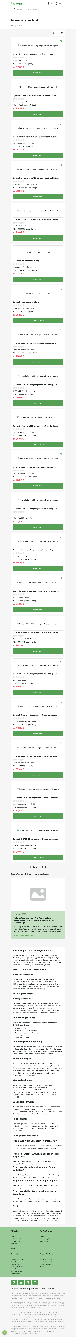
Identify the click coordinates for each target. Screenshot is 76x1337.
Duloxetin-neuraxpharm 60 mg (26, 302)
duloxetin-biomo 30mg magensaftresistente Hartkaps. (36, 591)
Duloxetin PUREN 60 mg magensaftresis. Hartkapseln (35, 632)
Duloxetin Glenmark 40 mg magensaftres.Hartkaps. (35, 343)
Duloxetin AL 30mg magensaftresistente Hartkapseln (35, 219)
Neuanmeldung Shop (45, 1239)
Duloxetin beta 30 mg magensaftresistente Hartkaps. (35, 798)
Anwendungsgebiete (16, 1271)
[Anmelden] (56, 3)
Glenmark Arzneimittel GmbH (24, 143)
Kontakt (13, 1248)
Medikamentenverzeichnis (18, 1266)
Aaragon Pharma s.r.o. (21, 515)
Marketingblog (44, 1241)
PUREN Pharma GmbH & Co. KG (25, 639)
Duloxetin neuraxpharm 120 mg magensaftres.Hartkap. (36, 178)
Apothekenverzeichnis (17, 1259)
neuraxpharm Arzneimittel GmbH (25, 184)
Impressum (14, 1288)
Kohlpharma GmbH (20, 102)
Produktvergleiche (16, 1273)
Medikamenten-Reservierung (19, 1239)
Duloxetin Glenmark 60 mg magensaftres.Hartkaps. (35, 137)
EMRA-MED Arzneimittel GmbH (24, 391)
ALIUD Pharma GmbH (21, 226)
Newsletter (14, 1243)
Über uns (13, 1236)
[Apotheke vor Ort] (48, 3)
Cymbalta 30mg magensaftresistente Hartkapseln (34, 96)
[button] (60, 4)
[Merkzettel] (52, 3)
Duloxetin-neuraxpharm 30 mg (26, 261)
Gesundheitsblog (15, 1241)
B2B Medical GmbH (20, 61)
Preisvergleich (36, 73)
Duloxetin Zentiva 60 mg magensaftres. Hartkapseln (35, 715)
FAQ (12, 1246)
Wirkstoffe (14, 1269)
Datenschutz (24, 1288)
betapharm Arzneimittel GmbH (24, 804)
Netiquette (51, 1288)
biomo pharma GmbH (21, 597)
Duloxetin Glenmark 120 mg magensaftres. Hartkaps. (35, 426)
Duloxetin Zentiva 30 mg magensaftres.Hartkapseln (35, 54)
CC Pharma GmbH (19, 680)
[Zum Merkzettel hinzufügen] (61, 41)
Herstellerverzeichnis (17, 1264)
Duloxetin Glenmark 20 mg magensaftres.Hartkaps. (35, 467)
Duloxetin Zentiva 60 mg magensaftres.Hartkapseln (35, 385)
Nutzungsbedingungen (38, 1288)
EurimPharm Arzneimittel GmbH (24, 721)
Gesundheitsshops (16, 1262)
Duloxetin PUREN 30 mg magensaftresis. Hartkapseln (35, 839)
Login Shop (43, 1236)
